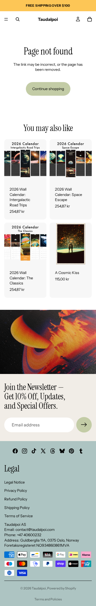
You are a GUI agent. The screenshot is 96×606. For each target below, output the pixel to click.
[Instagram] (24, 451)
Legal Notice (14, 482)
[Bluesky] (62, 451)
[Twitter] (43, 451)
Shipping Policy (17, 507)
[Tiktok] (34, 451)
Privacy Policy (15, 490)
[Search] (17, 19)
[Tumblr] (81, 451)
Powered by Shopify (61, 588)
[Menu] (6, 19)
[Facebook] (15, 451)
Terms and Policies (48, 599)
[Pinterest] (71, 451)
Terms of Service (18, 516)
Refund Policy (15, 498)
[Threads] (53, 451)
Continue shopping (48, 88)
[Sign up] (84, 425)
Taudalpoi (39, 588)
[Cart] (89, 19)
